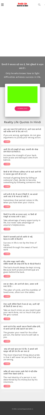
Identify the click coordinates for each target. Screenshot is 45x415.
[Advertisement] (22, 32)
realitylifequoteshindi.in (25, 409)
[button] (2, 4)
